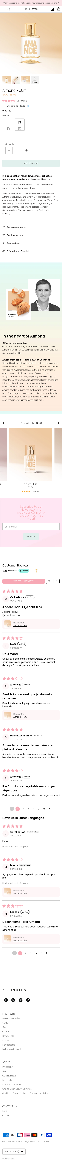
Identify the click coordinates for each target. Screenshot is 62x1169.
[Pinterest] (20, 1000)
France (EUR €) (12, 1151)
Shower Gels (8, 1035)
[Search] (10, 9)
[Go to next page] (50, 809)
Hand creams (8, 1044)
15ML (5, 1027)
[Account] (52, 9)
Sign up (31, 536)
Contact (6, 1115)
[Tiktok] (28, 1000)
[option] (31, 43)
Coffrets (6, 1031)
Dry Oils (5, 1040)
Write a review (24, 581)
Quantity (9, 144)
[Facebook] (5, 1000)
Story (4, 1071)
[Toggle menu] (3, 9)
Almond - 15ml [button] (20, 625)
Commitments (9, 1075)
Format (5, 115)
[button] (9, 100)
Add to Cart (31, 163)
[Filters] (49, 581)
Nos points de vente (11, 1084)
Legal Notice (29, 1141)
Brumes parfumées (11, 1018)
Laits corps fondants (12, 1049)
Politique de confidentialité (12, 1141)
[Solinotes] (31, 9)
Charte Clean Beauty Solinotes (16, 1088)
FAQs (4, 1111)
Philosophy (7, 1066)
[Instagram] (13, 1000)
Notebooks (7, 1080)
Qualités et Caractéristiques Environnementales (25, 1093)
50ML (5, 1022)
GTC (39, 1141)
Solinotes (11, 1159)
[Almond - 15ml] (30, 454)
